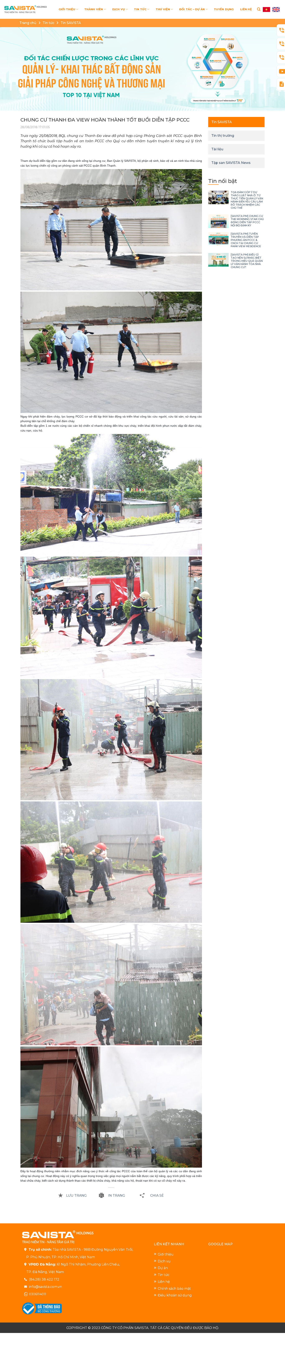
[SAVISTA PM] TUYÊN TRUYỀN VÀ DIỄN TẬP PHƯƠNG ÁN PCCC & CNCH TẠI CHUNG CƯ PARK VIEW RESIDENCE (246, 240)
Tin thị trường (222, 136)
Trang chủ (27, 23)
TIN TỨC (140, 9)
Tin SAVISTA (71, 23)
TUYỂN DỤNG (224, 9)
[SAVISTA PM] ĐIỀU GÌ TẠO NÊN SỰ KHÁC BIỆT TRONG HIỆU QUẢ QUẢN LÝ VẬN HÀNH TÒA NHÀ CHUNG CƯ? (247, 261)
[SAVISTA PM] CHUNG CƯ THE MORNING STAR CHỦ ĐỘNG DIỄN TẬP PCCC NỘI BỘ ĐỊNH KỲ (247, 220)
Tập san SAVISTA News (231, 163)
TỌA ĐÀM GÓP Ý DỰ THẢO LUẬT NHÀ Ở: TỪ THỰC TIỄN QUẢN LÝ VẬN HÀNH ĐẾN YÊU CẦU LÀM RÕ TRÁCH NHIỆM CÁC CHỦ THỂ (247, 200)
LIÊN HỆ (246, 9)
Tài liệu (217, 149)
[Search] (258, 9)
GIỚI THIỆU (67, 9)
